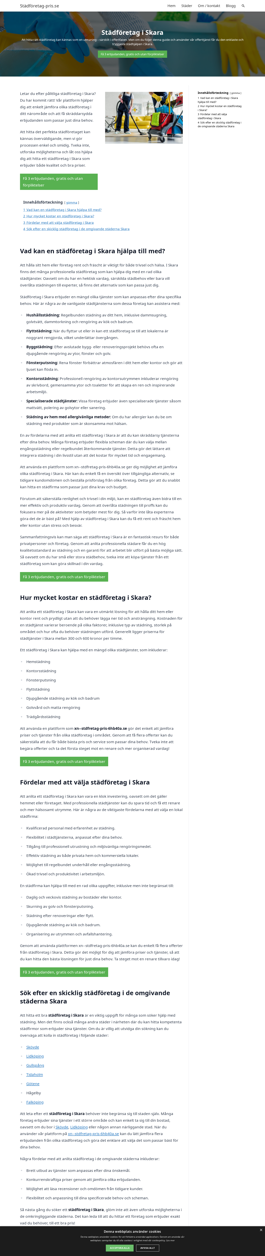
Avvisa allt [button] (147, 1248)
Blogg (231, 5)
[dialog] (132, 1241)
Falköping (35, 1102)
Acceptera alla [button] (119, 1248)
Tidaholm (34, 1074)
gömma (71, 202)
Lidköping (35, 1056)
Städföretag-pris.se (39, 6)
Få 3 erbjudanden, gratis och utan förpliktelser (132, 54)
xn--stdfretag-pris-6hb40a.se (93, 1133)
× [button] (261, 1230)
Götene (32, 1083)
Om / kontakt (209, 5)
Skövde (32, 1046)
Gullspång (35, 1065)
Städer (186, 5)
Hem (171, 5)
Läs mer (170, 1240)
